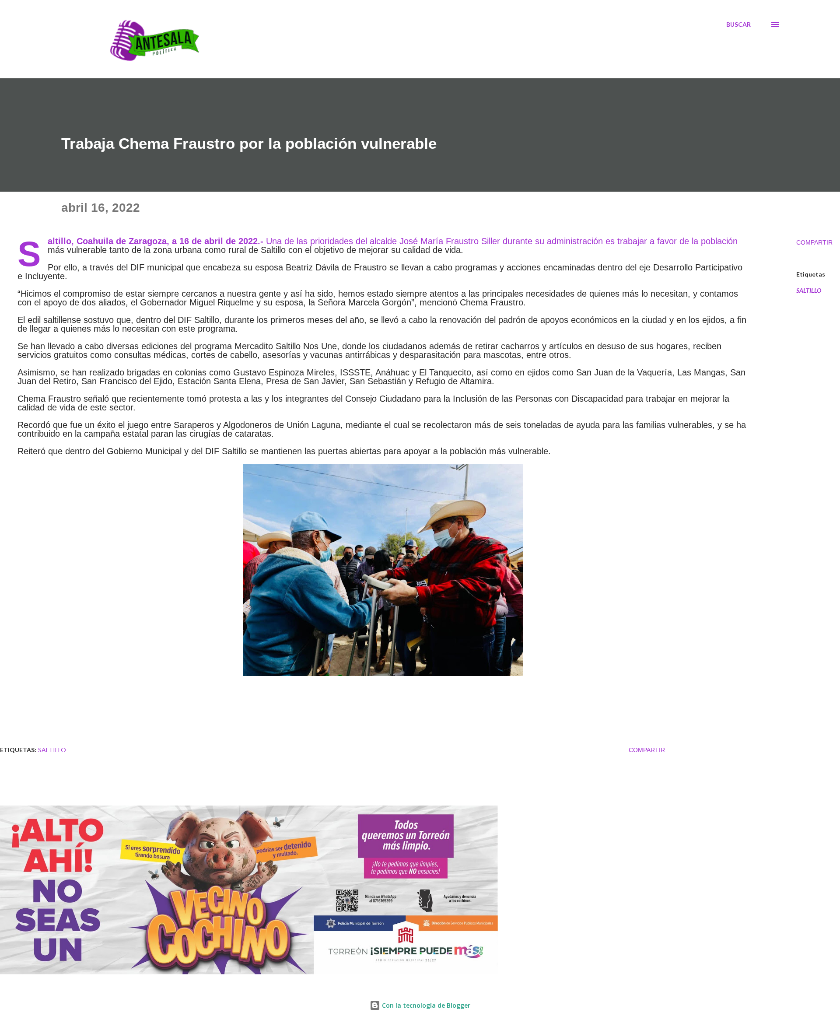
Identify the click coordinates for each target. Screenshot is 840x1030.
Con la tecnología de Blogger (425, 1005)
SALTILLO (808, 290)
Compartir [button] (814, 242)
